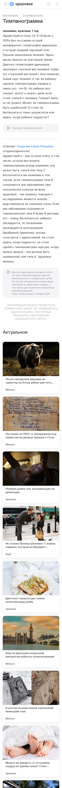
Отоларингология (33, 15)
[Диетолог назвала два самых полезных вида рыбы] (31, 586)
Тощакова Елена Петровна (35, 146)
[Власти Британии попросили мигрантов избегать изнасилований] (31, 641)
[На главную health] (23, 4)
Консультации (10, 15)
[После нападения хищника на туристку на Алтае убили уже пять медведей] (31, 367)
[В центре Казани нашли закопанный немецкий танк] (31, 696)
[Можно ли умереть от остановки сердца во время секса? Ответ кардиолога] (31, 751)
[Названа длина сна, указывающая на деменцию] (31, 477)
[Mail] (12, 4)
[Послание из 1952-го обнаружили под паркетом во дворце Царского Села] (31, 422)
